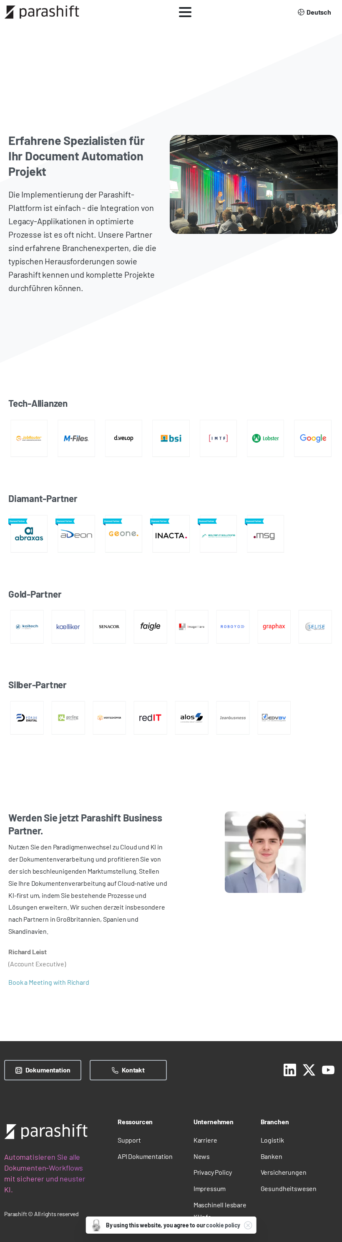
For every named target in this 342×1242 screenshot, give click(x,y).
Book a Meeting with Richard (48, 982)
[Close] (248, 1225)
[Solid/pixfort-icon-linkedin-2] (289, 1069)
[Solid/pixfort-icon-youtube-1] (328, 1069)
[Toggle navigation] (185, 12)
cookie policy (223, 1225)
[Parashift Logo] (46, 1131)
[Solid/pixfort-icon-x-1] (309, 1069)
